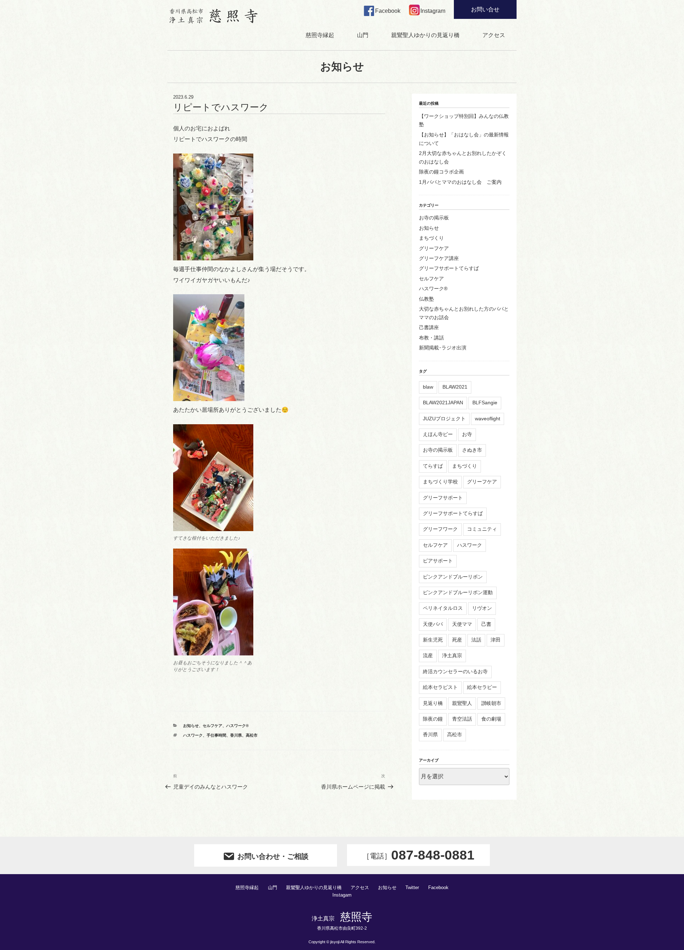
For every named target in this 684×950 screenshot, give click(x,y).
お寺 (467, 434)
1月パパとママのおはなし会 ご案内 (460, 182)
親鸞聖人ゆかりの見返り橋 (425, 35)
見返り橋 (433, 703)
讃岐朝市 (491, 703)
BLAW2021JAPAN (443, 402)
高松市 (252, 735)
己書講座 (429, 327)
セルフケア (212, 725)
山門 (362, 35)
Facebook (438, 887)
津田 (496, 640)
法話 (476, 640)
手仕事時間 (216, 735)
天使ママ (462, 624)
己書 (486, 624)
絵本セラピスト (440, 687)
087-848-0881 (419, 855)
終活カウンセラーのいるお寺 (455, 671)
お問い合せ (485, 9)
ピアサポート (438, 561)
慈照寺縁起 (320, 35)
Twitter (412, 887)
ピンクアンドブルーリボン (453, 577)
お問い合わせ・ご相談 (273, 856)
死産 (457, 640)
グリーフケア (434, 248)
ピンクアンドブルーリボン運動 (458, 592)
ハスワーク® (237, 725)
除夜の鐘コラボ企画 (441, 172)
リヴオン (482, 608)
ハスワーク (193, 735)
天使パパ (433, 624)
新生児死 (433, 640)
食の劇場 (491, 719)
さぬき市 (472, 450)
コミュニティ (482, 529)
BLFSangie (484, 402)
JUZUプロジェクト (444, 418)
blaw (428, 387)
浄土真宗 (452, 655)
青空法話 (462, 719)
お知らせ (191, 725)
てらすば (433, 466)
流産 (428, 655)
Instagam (342, 895)
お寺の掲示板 (434, 217)
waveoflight (487, 418)
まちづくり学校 (440, 481)
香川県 (236, 735)
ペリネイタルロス (443, 608)
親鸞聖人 (462, 703)
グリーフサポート (443, 497)
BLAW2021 (454, 387)
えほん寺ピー (438, 434)
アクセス (493, 35)
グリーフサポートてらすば (449, 268)
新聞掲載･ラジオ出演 (442, 348)
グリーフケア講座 (439, 258)
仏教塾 (426, 299)
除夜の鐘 (433, 719)
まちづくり (431, 238)
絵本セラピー (482, 687)
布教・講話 (431, 338)
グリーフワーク (440, 529)
